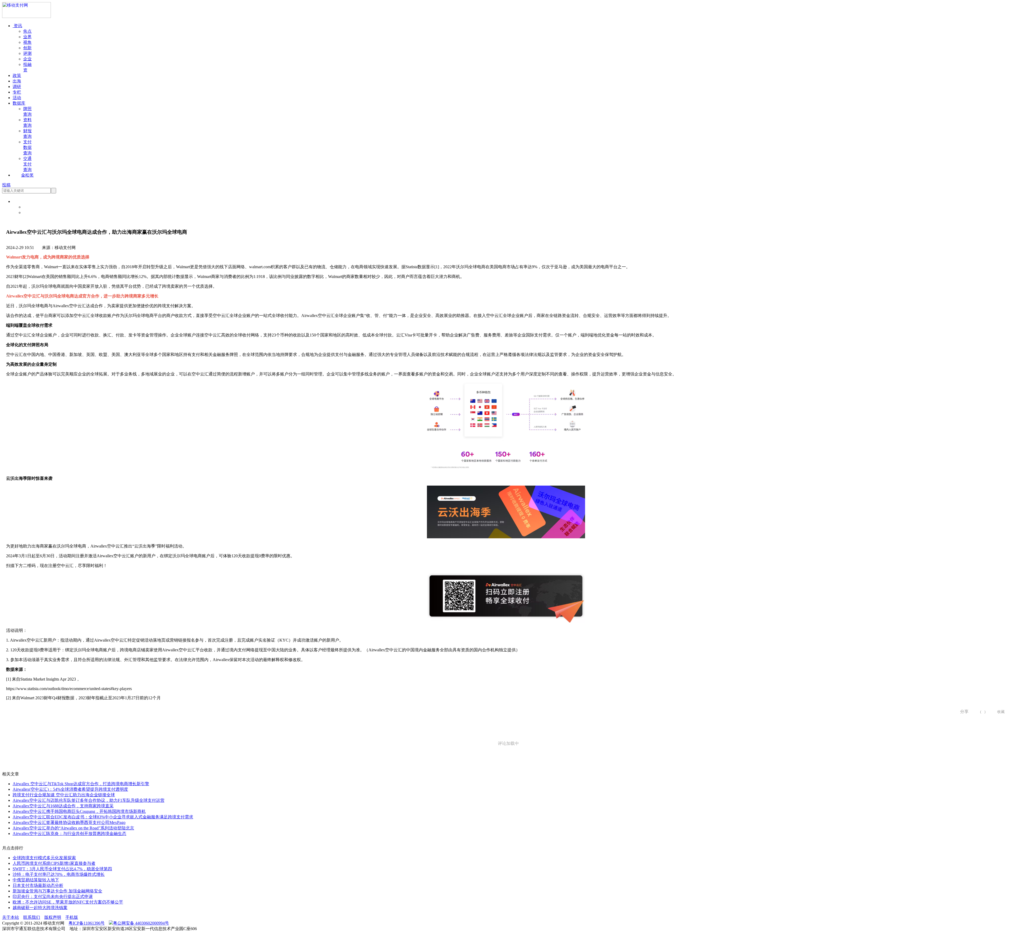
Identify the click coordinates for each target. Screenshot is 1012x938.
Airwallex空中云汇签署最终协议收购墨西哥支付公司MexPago (69, 822)
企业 (27, 59)
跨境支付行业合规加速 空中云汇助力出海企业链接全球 (64, 795)
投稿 (6, 185)
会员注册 (31, 212)
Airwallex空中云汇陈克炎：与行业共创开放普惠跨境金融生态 (69, 833)
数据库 (19, 103)
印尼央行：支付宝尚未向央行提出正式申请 (53, 896)
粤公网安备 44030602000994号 (141, 923)
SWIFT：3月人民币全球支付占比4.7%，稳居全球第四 (62, 869)
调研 (17, 86)
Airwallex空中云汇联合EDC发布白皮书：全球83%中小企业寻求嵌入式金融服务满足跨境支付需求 (103, 817)
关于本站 (10, 917)
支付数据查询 (27, 147)
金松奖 (27, 175)
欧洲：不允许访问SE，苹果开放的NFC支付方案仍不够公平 (68, 902)
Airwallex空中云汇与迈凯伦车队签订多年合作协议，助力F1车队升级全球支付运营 (88, 800)
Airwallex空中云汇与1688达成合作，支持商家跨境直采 (63, 806)
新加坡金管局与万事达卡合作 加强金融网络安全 (57, 891)
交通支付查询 (27, 164)
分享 (962, 711)
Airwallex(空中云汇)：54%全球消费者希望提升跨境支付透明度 (70, 789)
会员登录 (31, 207)
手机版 (71, 917)
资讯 (17, 25)
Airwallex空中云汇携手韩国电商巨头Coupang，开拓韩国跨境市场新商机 (79, 811)
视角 (27, 42)
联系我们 (31, 917)
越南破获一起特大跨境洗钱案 (40, 907)
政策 (17, 75)
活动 (17, 97)
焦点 (27, 31)
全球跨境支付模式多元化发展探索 (44, 858)
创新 (27, 48)
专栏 (17, 92)
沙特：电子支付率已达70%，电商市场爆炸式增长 (59, 874)
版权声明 (52, 917)
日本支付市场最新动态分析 (38, 885)
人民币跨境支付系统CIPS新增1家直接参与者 (54, 863)
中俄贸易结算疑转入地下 (36, 880)
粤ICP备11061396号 (87, 923)
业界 (27, 37)
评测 (27, 53)
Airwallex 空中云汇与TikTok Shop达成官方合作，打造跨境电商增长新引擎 (81, 783)
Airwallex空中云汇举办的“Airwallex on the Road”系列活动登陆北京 (73, 828)
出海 (17, 81)
